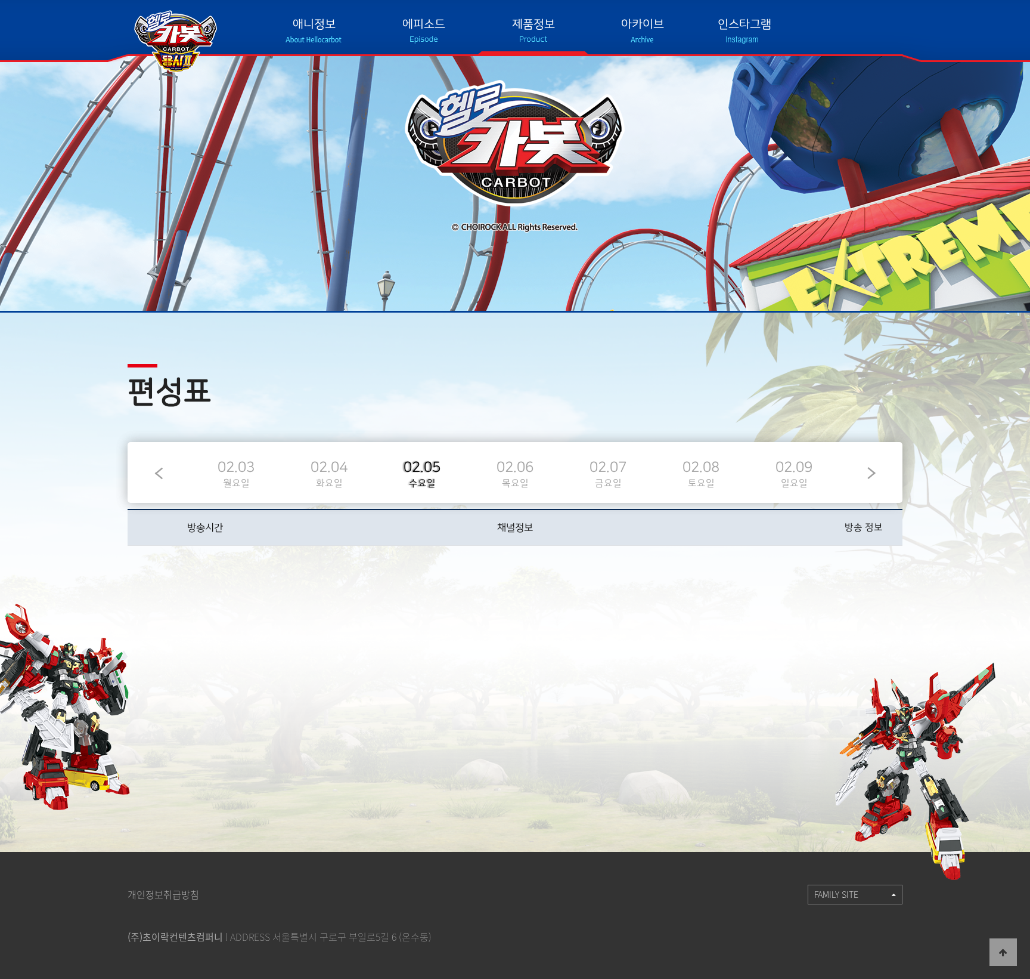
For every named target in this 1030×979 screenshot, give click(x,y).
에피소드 (423, 24)
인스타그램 (744, 24)
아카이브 (642, 24)
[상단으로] (1003, 952)
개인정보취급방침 (163, 894)
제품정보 (533, 24)
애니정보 (314, 24)
